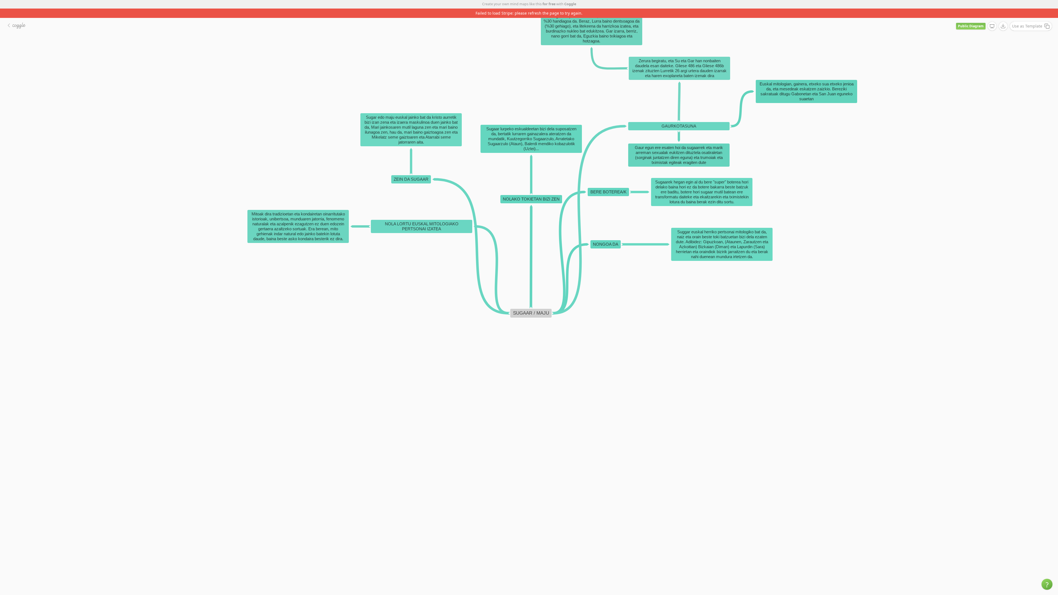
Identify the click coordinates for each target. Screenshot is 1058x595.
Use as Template (1027, 16)
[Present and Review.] (992, 17)
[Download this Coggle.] (1003, 16)
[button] (1046, 584)
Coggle (570, 4)
